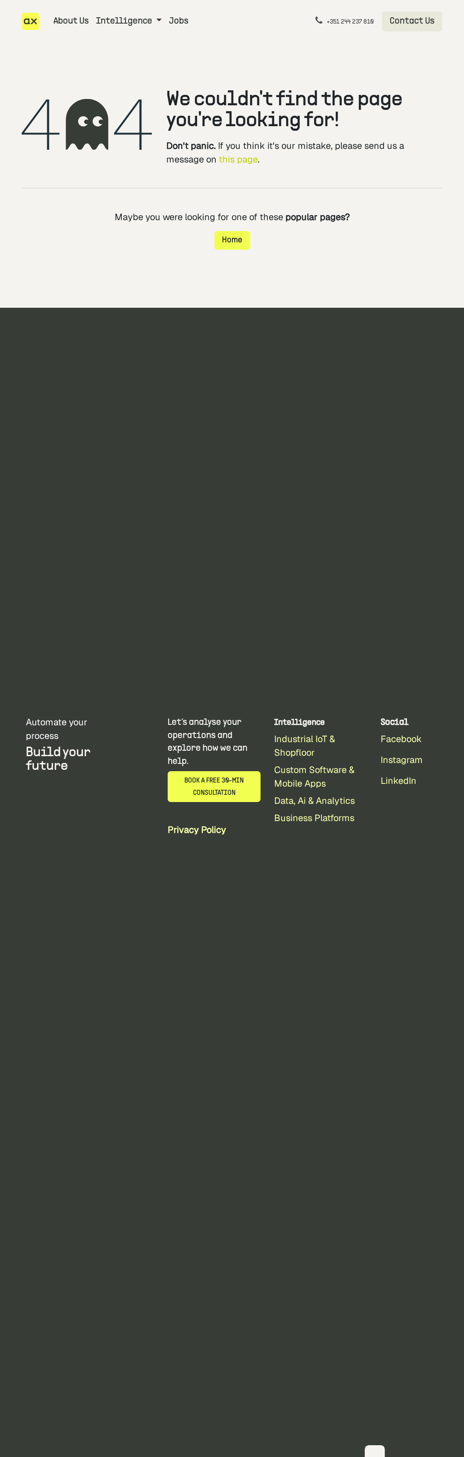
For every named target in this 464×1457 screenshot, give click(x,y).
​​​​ (412, 21)
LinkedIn (398, 781)
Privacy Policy (197, 830)
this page (238, 159)
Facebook (401, 739)
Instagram (402, 760)
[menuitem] (71, 21)
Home (232, 240)
